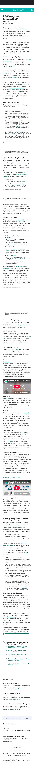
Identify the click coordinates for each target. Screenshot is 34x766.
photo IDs (26, 413)
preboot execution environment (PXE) (13, 736)
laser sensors (15, 349)
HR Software (22, 718)
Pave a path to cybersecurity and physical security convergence (17, 647)
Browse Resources (17, 747)
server (17, 126)
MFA (4, 454)
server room (15, 249)
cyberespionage (11, 255)
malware (11, 244)
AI (23, 440)
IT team (24, 588)
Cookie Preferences (15, 760)
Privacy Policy (6, 760)
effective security (22, 326)
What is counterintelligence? (11, 693)
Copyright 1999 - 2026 (18, 759)
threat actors (10, 617)
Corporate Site (17, 755)
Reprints (24, 755)
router (22, 126)
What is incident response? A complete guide (16, 704)
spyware (11, 242)
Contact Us (5, 753)
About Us (6, 751)
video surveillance (8, 441)
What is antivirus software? (11, 683)
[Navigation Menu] (2, 10)
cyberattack (12, 66)
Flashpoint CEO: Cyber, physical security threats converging (17, 651)
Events (28, 753)
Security (13, 718)
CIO (16, 718)
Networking (6, 718)
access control (13, 404)
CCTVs (22, 432)
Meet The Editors (14, 751)
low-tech (20, 220)
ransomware (19, 244)
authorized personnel (16, 133)
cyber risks (22, 181)
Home (3, 12)
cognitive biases (21, 84)
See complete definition (12, 688)
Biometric (6, 362)
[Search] (32, 10)
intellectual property (17, 258)
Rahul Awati (6, 21)
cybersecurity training (18, 183)
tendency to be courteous (17, 88)
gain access (13, 77)
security (5, 73)
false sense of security (14, 525)
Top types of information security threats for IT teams (17, 655)
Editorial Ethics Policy (24, 751)
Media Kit (10, 755)
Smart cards (6, 398)
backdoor (7, 250)
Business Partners (21, 753)
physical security (22, 29)
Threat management (10, 12)
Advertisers (12, 753)
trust (13, 89)
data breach (8, 237)
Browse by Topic (17, 746)
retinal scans (10, 370)
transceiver (6, 728)
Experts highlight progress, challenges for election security (19, 659)
